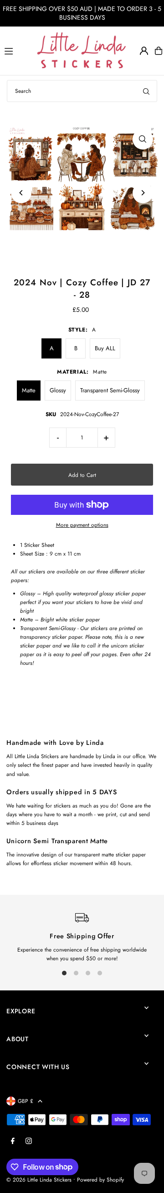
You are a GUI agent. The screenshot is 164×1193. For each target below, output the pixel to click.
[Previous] (21, 192)
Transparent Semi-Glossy (110, 390)
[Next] (143, 192)
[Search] (146, 91)
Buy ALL (105, 348)
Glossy (58, 390)
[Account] (144, 51)
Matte (29, 390)
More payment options (82, 525)
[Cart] (158, 51)
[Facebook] (13, 1141)
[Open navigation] (16, 50)
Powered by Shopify (100, 1179)
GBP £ (25, 1101)
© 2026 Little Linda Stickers (39, 1179)
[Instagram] (29, 1141)
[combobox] (82, 91)
